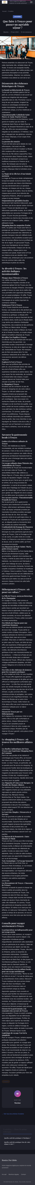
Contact (23, 1174)
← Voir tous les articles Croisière (13, 1114)
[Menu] (31, 2)
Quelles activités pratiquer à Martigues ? (17, 1138)
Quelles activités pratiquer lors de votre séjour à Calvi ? (17, 1143)
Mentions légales (14, 1174)
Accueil (4, 11)
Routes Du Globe (9, 1160)
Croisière (10, 11)
